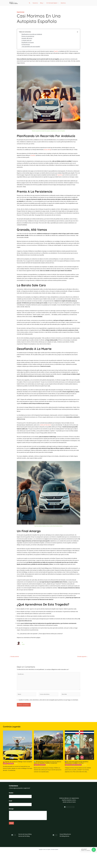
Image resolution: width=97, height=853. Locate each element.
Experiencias (20, 12)
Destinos (63, 3)
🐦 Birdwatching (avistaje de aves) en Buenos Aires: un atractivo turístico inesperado (47, 762)
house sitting (47, 149)
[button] (29, 3)
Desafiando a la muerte (28, 42)
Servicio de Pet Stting (24, 836)
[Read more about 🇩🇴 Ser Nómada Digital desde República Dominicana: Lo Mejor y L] (79, 745)
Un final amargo (26, 44)
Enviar (11, 823)
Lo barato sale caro (27, 40)
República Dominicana (76, 764)
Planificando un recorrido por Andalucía (32, 34)
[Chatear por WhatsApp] (94, 850)
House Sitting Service (65, 834)
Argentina (59, 175)
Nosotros (35, 3)
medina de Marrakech (45, 425)
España (56, 51)
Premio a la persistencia (28, 36)
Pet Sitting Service (64, 836)
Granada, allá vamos (27, 38)
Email (11, 801)
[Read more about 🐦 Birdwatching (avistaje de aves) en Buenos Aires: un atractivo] (48, 745)
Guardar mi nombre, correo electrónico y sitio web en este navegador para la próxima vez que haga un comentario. (48, 700)
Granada (32, 155)
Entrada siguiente (82, 656)
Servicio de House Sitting (24, 834)
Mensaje (11, 809)
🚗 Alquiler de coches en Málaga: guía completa (17, 761)
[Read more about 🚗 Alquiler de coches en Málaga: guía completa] (17, 745)
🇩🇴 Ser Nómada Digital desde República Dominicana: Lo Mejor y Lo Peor (76, 762)
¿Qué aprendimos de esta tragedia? (31, 46)
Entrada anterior (14, 656)
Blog (41, 3)
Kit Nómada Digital (51, 3)
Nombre (11, 792)
